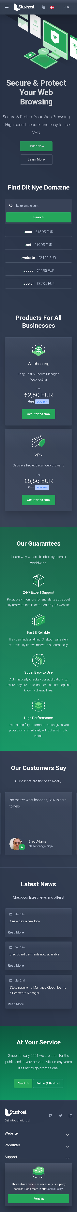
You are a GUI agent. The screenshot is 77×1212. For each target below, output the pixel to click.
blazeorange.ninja (40, 846)
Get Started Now (38, 414)
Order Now (38, 146)
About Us (23, 1083)
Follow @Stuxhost (48, 1083)
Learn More (38, 159)
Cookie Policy (54, 1188)
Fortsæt (39, 1198)
